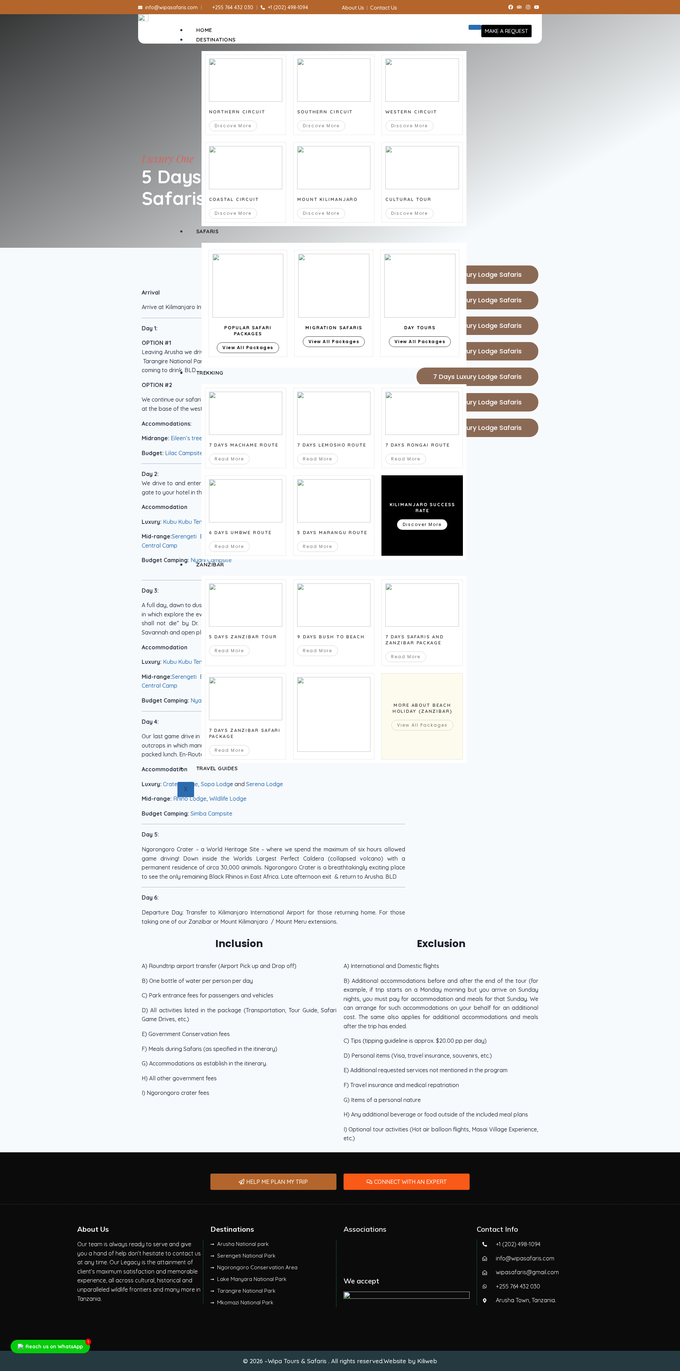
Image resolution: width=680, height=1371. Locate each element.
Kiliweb (427, 1361)
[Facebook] (510, 7)
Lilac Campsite (184, 453)
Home (204, 30)
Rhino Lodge (189, 798)
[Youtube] (536, 7)
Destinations (216, 39)
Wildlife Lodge (227, 798)
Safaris (207, 231)
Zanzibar (210, 564)
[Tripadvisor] (519, 7)
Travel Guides (217, 768)
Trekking (209, 372)
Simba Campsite (211, 813)
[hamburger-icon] (475, 27)
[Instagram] (528, 7)
